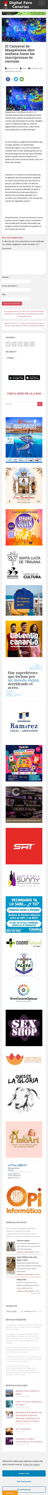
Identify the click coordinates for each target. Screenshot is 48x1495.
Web (3, 294)
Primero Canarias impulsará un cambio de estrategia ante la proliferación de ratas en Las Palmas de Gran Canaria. (23, 1349)
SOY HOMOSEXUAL (23, 1429)
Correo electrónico (10, 286)
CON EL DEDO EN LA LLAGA (24, 393)
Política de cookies (31, 1465)
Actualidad (35, 68)
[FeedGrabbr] (24, 1293)
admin (24, 68)
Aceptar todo (24, 1473)
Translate (39, 1311)
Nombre (6, 277)
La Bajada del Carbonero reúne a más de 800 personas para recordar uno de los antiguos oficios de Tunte (24, 1327)
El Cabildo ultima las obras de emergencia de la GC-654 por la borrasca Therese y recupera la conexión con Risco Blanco (24, 1359)
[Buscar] (39, 404)
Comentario (6, 248)
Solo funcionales (24, 1481)
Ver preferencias (24, 1489)
